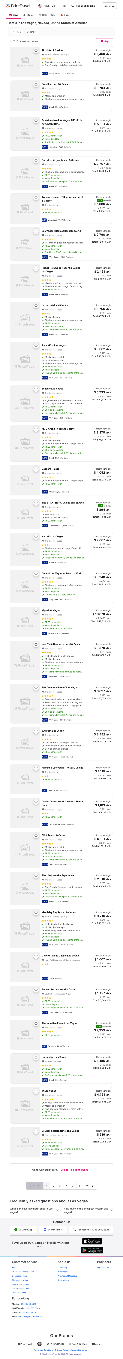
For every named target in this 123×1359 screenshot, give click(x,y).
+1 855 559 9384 (32, 1308)
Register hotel (103, 1267)
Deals (67, 15)
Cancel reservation (20, 1288)
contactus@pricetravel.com (30, 1316)
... (73, 1186)
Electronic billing (19, 1276)
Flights (30, 15)
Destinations (63, 1280)
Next (88, 1185)
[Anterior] (14, 61)
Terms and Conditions (43, 1350)
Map (106, 41)
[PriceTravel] (20, 6)
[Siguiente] (35, 61)
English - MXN (49, 6)
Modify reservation (20, 1284)
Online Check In (19, 1293)
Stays (15, 15)
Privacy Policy (61, 1350)
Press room (63, 1272)
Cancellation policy (78, 1350)
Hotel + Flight (48, 15)
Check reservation (20, 1280)
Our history (63, 1267)
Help (64, 6)
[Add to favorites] (36, 50)
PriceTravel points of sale (23, 1272)
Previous (36, 1185)
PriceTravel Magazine (67, 1276)
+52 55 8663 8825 (27, 1312)
